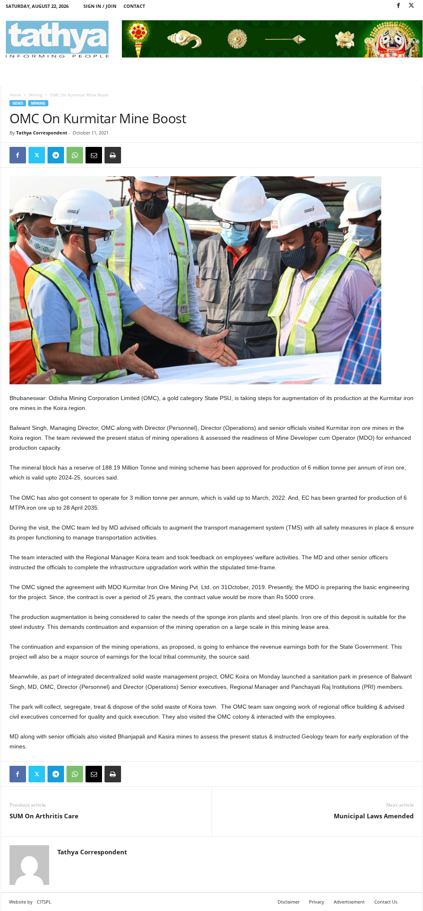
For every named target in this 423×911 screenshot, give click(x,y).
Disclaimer (288, 902)
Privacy (316, 902)
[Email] (94, 155)
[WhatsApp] (75, 155)
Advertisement (349, 902)
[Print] (113, 155)
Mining (35, 95)
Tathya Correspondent (41, 132)
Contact (134, 6)
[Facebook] (399, 6)
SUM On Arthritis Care (44, 816)
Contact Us (385, 902)
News (17, 103)
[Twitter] (411, 6)
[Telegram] (56, 155)
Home (15, 95)
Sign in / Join (99, 6)
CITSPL (44, 902)
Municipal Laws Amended (374, 816)
